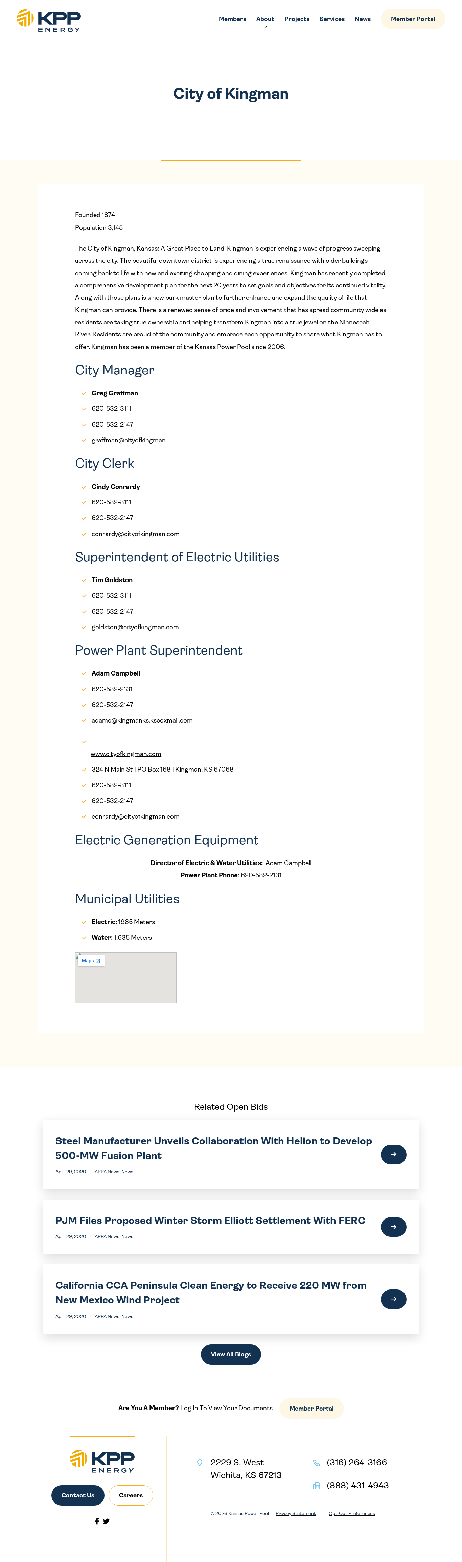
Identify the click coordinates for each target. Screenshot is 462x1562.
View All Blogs (231, 1354)
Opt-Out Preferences (352, 1513)
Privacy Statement (296, 1513)
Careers (131, 1495)
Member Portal (413, 19)
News (363, 19)
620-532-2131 (261, 875)
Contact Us (78, 1495)
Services (332, 19)
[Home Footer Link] (102, 1461)
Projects (296, 19)
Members (232, 19)
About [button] (265, 19)
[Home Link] (49, 20)
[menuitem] (232, 19)
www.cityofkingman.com (126, 754)
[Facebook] (97, 1521)
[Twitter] (106, 1521)
